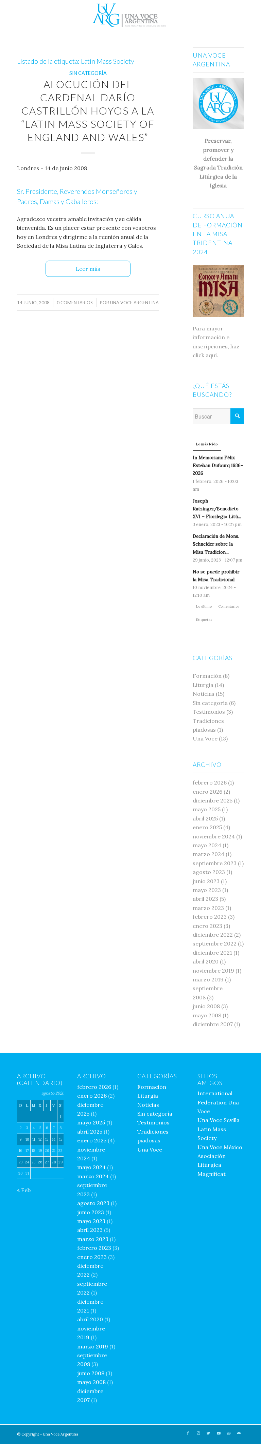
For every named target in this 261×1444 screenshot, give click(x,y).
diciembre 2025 (212, 800)
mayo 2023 (207, 890)
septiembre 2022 (215, 943)
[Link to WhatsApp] (229, 1433)
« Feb (24, 1190)
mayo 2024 (207, 845)
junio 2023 (206, 881)
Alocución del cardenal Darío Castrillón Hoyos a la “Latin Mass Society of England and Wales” (88, 110)
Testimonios (209, 711)
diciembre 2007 (213, 1024)
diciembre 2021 (212, 952)
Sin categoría (88, 73)
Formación (207, 675)
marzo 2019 (208, 979)
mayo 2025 (207, 809)
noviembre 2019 (213, 970)
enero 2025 (207, 827)
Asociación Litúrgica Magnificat (211, 1165)
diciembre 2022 (213, 934)
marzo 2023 (208, 907)
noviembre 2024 (214, 836)
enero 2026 (207, 791)
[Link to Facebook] (188, 1433)
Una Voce (205, 738)
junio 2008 (206, 1006)
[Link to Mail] (239, 1433)
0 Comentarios (75, 302)
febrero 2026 (210, 782)
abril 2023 (205, 898)
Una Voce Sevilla (218, 1120)
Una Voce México (219, 1147)
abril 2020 (206, 961)
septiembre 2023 (215, 863)
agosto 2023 (209, 872)
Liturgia (203, 685)
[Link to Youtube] (218, 1433)
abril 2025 (205, 818)
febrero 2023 (210, 916)
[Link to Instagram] (198, 1433)
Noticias (203, 693)
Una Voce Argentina (134, 302)
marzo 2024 (208, 854)
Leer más (88, 268)
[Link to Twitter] (208, 1433)
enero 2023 (207, 925)
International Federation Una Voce (218, 1102)
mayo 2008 (207, 1015)
